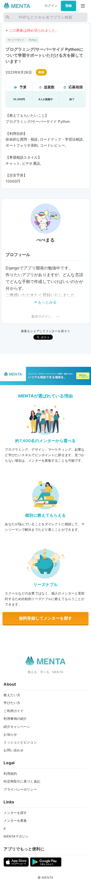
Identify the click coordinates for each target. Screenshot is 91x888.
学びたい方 (12, 703)
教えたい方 (12, 695)
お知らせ (10, 734)
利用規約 (10, 774)
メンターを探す (15, 813)
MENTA (48, 877)
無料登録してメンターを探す (45, 618)
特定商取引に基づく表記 (22, 781)
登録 (68, 6)
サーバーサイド (16, 39)
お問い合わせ (14, 750)
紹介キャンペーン (17, 727)
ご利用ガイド (14, 711)
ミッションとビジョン (20, 742)
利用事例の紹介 (15, 719)
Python (33, 39)
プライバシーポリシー (20, 789)
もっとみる (47, 302)
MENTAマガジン (16, 836)
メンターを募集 (15, 820)
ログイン (51, 6)
